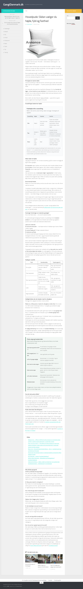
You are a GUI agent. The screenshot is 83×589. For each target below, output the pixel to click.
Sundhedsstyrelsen (53, 545)
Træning (6, 52)
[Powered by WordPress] (8, 586)
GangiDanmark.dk (13, 4)
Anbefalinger (7, 28)
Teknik (5, 46)
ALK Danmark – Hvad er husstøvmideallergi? (38, 456)
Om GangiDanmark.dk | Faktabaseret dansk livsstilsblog (34, 580)
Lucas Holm (29, 24)
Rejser (5, 43)
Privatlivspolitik (57, 580)
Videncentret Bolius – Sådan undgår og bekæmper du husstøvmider (44, 462)
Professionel (7, 40)
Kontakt (50, 580)
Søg (67, 15)
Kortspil (5, 37)
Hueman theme (19, 586)
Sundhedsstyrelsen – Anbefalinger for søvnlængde (40, 463)
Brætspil (6, 31)
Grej (5, 34)
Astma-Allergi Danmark (35, 545)
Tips (26, 11)
